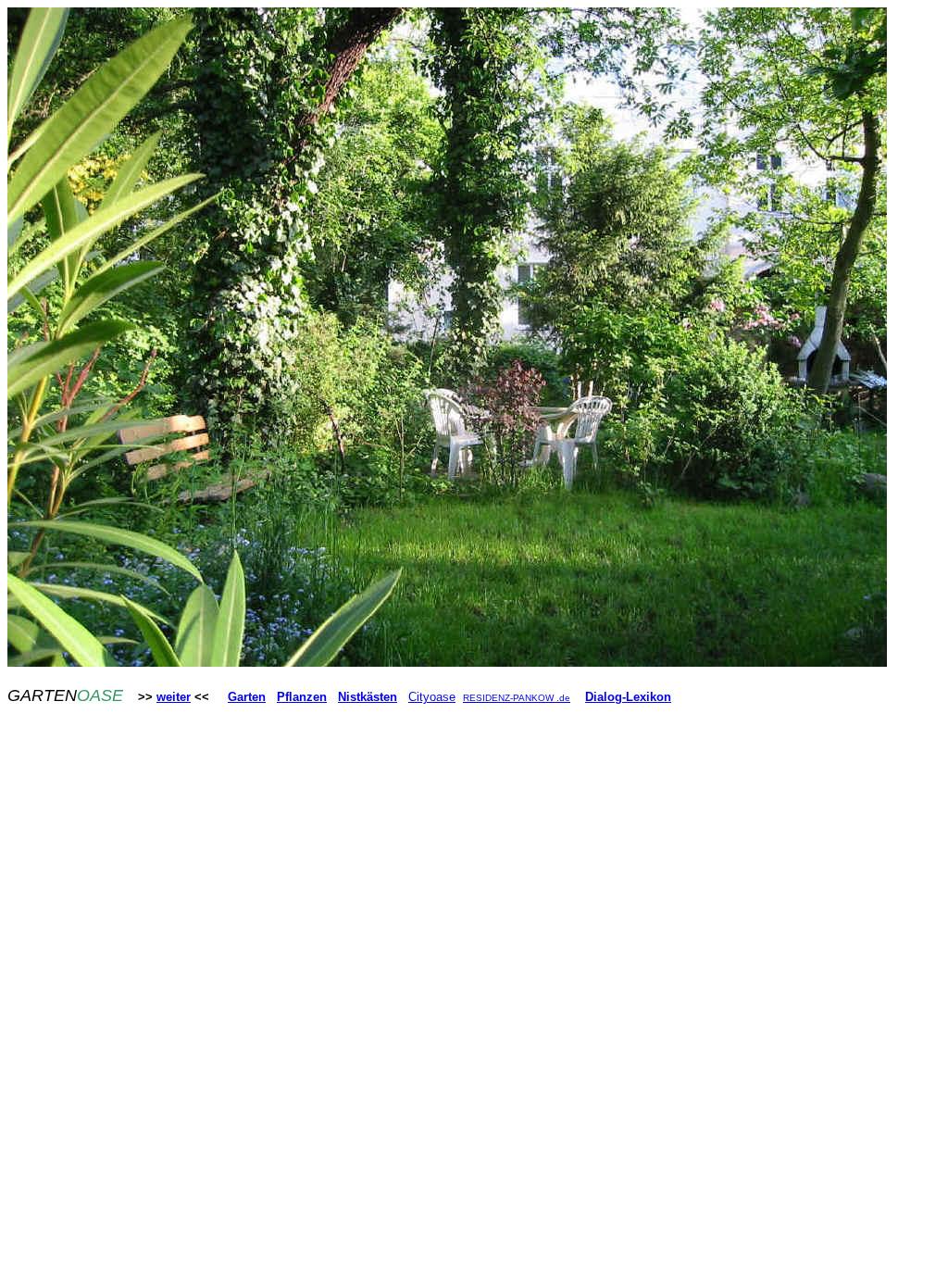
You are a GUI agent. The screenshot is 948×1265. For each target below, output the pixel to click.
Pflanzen (302, 697)
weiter (173, 697)
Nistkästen (367, 697)
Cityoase (431, 697)
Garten (247, 697)
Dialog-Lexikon (628, 697)
